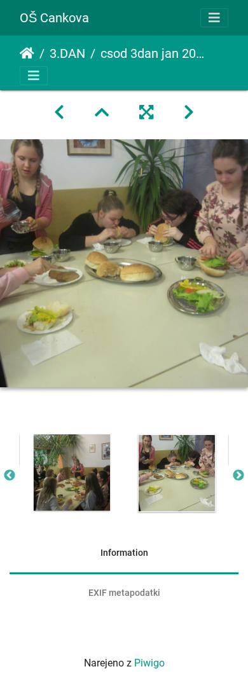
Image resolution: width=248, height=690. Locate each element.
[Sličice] (101, 112)
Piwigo (149, 663)
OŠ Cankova (54, 17)
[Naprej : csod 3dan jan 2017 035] (189, 112)
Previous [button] (9, 475)
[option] (71, 472)
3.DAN (67, 53)
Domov (27, 53)
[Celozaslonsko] (146, 112)
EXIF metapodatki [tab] (124, 593)
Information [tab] (124, 553)
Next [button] (238, 475)
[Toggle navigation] (214, 17)
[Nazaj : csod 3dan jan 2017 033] (59, 112)
